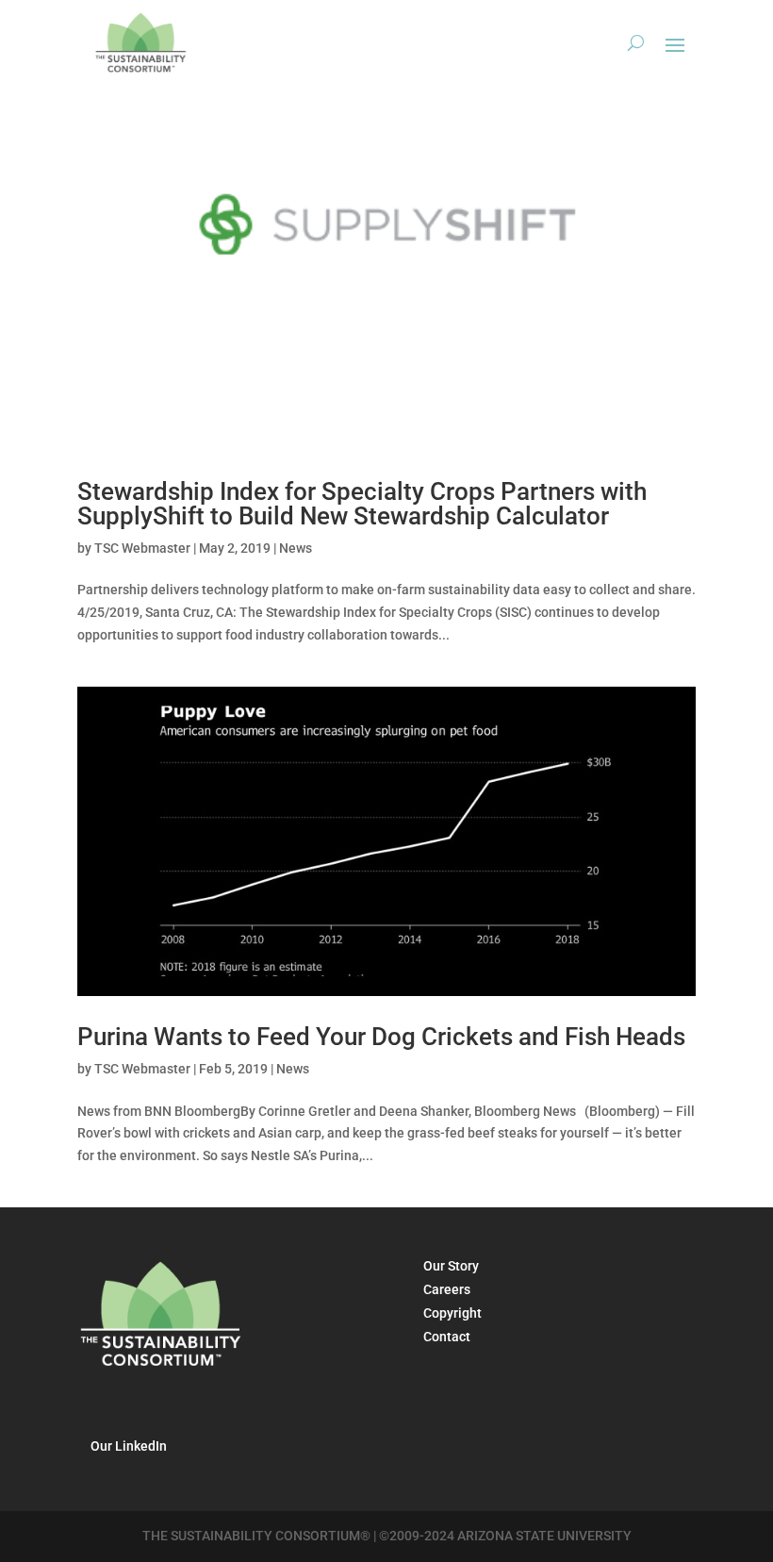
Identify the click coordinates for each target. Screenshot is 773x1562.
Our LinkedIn (128, 1446)
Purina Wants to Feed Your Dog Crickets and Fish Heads (381, 1036)
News (295, 548)
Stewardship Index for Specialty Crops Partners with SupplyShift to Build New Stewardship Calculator (362, 503)
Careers (446, 1289)
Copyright (452, 1313)
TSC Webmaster (142, 548)
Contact (446, 1336)
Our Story (451, 1265)
